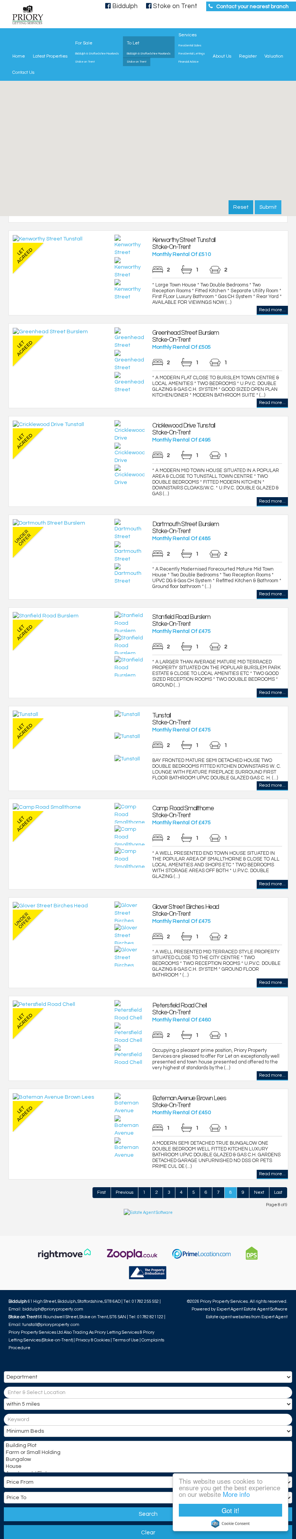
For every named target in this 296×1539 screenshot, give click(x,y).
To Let (133, 43)
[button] (136, 149)
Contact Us (23, 72)
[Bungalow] (147, 1460)
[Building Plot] (147, 1446)
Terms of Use (126, 1340)
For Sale (83, 43)
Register (248, 56)
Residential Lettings (191, 53)
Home (18, 56)
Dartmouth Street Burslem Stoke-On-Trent (185, 528)
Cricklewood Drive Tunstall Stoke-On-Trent (183, 429)
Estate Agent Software (266, 1309)
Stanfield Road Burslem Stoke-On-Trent (181, 620)
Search (148, 1514)
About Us (222, 56)
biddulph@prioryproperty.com (52, 1309)
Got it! (230, 1510)
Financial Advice (188, 61)
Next (259, 1192)
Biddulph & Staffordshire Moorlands (97, 53)
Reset (241, 207)
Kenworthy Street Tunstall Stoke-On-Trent (183, 244)
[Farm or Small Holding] (147, 1453)
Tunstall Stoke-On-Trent (171, 719)
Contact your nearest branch (252, 6)
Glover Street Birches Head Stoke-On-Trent (185, 910)
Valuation (273, 56)
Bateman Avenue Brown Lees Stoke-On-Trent (189, 1102)
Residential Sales (190, 45)
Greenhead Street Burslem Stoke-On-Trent (185, 336)
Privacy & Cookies (93, 1340)
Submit (268, 207)
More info (236, 1494)
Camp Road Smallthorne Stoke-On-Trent (183, 812)
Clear (148, 1533)
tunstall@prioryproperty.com (50, 1325)
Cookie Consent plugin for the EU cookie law (230, 1523)
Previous (124, 1192)
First (101, 1192)
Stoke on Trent (85, 61)
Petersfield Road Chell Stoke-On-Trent (179, 1009)
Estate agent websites (228, 1317)
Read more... (272, 310)
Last (278, 1192)
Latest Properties (50, 56)
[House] (147, 1467)
